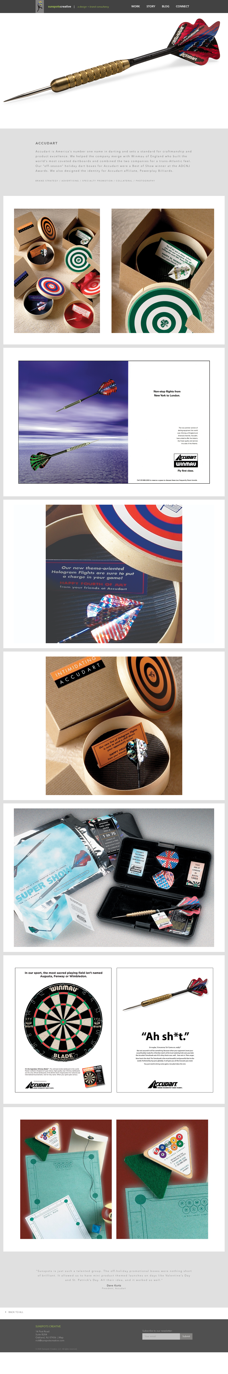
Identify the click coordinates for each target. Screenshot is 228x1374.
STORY (151, 6)
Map (61, 1337)
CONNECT (182, 6)
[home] (40, 6)
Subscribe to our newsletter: (157, 1331)
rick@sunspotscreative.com (50, 1340)
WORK (135, 6)
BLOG (165, 6)
